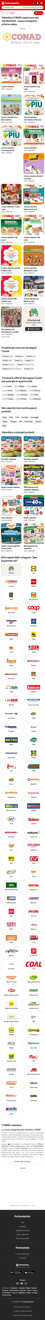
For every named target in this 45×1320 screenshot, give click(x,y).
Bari (34, 395)
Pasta (4, 417)
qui (9, 1144)
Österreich (13, 1288)
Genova (34, 390)
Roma (7, 386)
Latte (17, 417)
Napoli (32, 386)
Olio (20, 421)
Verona (21, 399)
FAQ (22, 1223)
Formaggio (34, 417)
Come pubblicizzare (23, 1254)
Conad (7, 356)
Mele (4, 426)
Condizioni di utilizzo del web (22, 1311)
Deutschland (13, 1290)
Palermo (20, 390)
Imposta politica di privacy (22, 1307)
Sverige (34, 1293)
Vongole (13, 421)
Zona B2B (22, 1258)
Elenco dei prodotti (22, 1238)
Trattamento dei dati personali (22, 1315)
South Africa (6, 1295)
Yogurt (5, 421)
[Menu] (41, 3)
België (28, 1288)
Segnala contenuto (22, 1230)
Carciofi (25, 417)
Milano (19, 386)
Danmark (22, 1290)
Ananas (38, 421)
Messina (35, 399)
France (34, 1290)
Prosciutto (29, 421)
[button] (37, 3)
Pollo (11, 417)
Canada (34, 1288)
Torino (7, 390)
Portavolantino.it (28, 1302)
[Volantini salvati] (33, 3)
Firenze (21, 395)
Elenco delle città (22, 1234)
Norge (28, 1293)
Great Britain (6, 1293)
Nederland (21, 1293)
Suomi (29, 1290)
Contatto (22, 1226)
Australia (22, 1288)
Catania (7, 399)
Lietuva (14, 1293)
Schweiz (5, 1290)
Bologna (8, 395)
